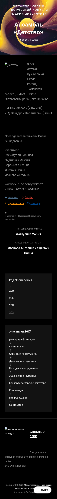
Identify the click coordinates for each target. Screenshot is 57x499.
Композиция (16, 390)
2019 (11, 305)
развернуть (15, 339)
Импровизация (18, 397)
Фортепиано (16, 346)
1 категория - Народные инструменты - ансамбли (24, 217)
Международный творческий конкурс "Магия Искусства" (28, 9)
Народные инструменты (23, 368)
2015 (12, 291)
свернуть (30, 339)
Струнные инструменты (23, 354)
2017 (12, 298)
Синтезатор (16, 405)
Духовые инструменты (22, 361)
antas (35, 39)
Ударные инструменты (22, 376)
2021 (11, 312)
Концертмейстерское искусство (27, 383)
